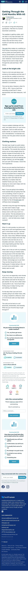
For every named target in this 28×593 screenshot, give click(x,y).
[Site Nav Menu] (26, 1)
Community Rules (15, 549)
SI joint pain (17, 200)
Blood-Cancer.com (7, 539)
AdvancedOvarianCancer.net (10, 520)
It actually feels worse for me (14, 447)
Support (13, 387)
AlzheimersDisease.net (9, 525)
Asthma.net (5, 527)
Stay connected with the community (14, 474)
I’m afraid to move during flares (14, 454)
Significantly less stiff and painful (14, 440)
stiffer (22, 159)
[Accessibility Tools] (19, 1)
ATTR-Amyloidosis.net (8, 532)
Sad (20, 387)
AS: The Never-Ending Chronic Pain (12, 353)
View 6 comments (13, 407)
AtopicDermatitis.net (8, 530)
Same (17, 393)
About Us (4, 545)
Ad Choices (5, 551)
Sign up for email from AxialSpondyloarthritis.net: (14, 108)
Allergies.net (5, 523)
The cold (4, 48)
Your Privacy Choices (20, 547)
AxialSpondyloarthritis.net (10, 534)
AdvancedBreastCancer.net (10, 518)
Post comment (14, 415)
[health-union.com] (8, 497)
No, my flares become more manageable (15, 338)
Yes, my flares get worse (14, 332)
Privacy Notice (14, 118)
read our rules (14, 402)
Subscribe (20, 113)
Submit (14, 343)
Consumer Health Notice (8, 547)
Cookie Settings (6, 549)
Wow (10, 393)
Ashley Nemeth (10, 16)
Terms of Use (15, 482)
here (7, 382)
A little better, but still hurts (15, 443)
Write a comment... (8, 411)
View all (5, 542)
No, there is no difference (14, 335)
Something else (11, 457)
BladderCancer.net (7, 537)
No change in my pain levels (15, 450)
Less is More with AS (9, 364)
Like (7, 387)
